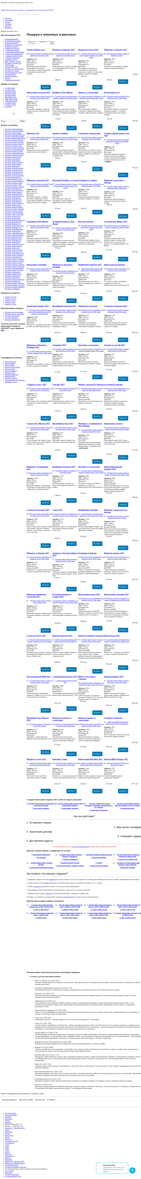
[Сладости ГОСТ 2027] (39, 641)
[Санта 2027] (65, 516)
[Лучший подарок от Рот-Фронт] (65, 230)
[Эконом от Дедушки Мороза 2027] (65, 561)
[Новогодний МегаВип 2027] (91, 765)
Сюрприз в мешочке (113, 718)
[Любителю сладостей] (91, 312)
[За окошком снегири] (117, 390)
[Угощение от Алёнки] (91, 186)
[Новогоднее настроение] (117, 270)
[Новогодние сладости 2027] (39, 98)
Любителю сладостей (87, 306)
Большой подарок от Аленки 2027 (61, 595)
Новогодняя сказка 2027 (89, 594)
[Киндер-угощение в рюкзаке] (91, 641)
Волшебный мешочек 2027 (64, 306)
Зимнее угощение (60, 133)
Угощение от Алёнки (87, 180)
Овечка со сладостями (88, 92)
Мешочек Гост (33, 133)
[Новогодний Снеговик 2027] (117, 600)
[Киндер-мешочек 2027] (65, 641)
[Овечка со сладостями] (91, 98)
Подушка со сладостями (89, 467)
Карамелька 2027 (112, 636)
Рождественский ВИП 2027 (39, 677)
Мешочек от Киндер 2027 (38, 553)
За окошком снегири (113, 384)
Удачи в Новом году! (36, 50)
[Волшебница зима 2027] (65, 429)
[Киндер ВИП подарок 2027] (117, 765)
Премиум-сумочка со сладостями (61, 719)
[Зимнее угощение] (65, 139)
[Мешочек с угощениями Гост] (39, 475)
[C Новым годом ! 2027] (39, 390)
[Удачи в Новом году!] (39, 55)
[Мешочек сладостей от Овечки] (117, 188)
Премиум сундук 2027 (36, 759)
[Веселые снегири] (91, 229)
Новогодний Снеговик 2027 (116, 594)
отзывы (34, 890)
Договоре (45, 883)
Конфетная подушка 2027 (63, 467)
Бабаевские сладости (113, 423)
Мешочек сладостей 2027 (38, 180)
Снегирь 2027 (58, 384)
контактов (49, 893)
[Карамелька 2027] (117, 641)
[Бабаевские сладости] (117, 429)
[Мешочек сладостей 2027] (39, 186)
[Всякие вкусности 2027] (91, 57)
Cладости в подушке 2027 (38, 510)
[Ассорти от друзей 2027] (117, 351)
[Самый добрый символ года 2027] (117, 143)
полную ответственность (81, 847)
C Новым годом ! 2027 (37, 384)
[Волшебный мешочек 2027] (65, 312)
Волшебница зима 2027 (62, 423)
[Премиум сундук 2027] (39, 765)
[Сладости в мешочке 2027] (117, 312)
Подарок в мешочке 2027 (63, 50)
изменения (53, 879)
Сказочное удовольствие (89, 133)
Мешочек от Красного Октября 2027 (37, 346)
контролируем (68, 897)
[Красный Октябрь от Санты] (65, 188)
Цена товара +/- (33, 43)
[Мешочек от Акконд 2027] (117, 55)
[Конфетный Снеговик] (91, 516)
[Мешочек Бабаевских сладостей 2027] (39, 602)
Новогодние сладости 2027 (38, 92)
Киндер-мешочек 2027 (62, 636)
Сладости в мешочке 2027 (115, 306)
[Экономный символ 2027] (39, 314)
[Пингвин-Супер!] (65, 765)
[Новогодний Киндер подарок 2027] (117, 475)
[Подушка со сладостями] (91, 472)
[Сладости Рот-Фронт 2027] (117, 227)
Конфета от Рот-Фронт (62, 92)
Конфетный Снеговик (88, 510)
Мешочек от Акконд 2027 (115, 50)
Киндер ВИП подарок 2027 (116, 759)
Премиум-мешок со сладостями (87, 719)
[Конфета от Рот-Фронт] (65, 98)
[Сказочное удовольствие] (91, 139)
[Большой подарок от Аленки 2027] (65, 602)
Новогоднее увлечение (37, 265)
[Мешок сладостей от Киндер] (91, 390)
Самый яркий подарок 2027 (65, 677)
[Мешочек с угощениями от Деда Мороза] (91, 432)
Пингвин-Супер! (59, 759)
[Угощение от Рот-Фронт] (39, 227)
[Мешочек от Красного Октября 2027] (39, 353)
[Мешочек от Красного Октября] (65, 273)
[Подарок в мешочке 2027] (65, 55)
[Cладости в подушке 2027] (39, 516)
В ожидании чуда (112, 92)
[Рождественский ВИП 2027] (39, 682)
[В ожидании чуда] (117, 98)
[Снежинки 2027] (65, 351)
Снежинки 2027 (59, 345)
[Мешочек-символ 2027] (117, 559)
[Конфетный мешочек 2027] (91, 270)
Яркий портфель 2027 (114, 677)
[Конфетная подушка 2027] (65, 472)
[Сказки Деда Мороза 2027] (39, 429)
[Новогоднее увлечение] (39, 270)
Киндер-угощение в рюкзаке (91, 636)
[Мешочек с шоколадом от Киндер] (117, 518)
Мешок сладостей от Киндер (91, 384)
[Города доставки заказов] (14, 114)
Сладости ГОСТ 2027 (36, 636)
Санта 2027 (57, 510)
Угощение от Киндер (87, 553)
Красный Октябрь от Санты (65, 180)
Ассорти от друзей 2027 (114, 345)
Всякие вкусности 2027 (88, 50)
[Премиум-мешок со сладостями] (91, 726)
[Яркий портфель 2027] (117, 682)
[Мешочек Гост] (39, 139)
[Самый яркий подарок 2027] (65, 682)
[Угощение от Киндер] (91, 559)
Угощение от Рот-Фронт (37, 221)
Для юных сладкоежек (88, 345)
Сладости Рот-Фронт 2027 (115, 221)
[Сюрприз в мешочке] (117, 724)
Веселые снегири (85, 221)
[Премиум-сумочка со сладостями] (65, 726)
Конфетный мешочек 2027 (90, 265)
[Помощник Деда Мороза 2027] (39, 726)
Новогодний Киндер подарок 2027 (113, 468)
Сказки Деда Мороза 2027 (38, 423)
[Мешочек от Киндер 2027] (39, 559)
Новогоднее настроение (114, 265)
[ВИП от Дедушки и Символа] (91, 685)
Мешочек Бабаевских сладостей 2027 (36, 595)
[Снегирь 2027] (65, 390)
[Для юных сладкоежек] (91, 351)
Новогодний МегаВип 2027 (90, 759)
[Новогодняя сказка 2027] (91, 600)
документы (37, 886)
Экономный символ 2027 (38, 306)
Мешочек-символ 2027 (114, 553)
